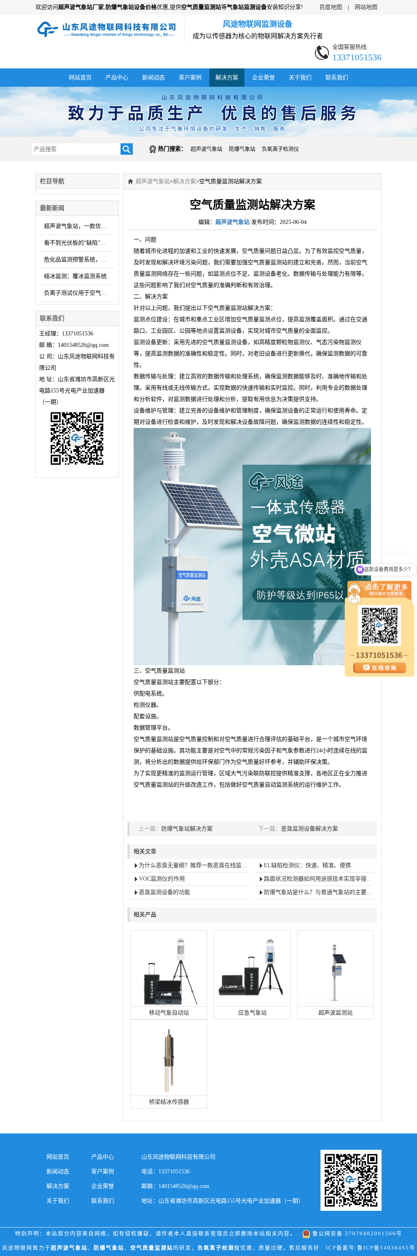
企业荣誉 (263, 78)
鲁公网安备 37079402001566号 (356, 1233)
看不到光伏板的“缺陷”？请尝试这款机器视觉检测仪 (79, 243)
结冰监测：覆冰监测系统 (75, 276)
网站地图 (366, 7)
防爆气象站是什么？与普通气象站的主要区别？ (319, 892)
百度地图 (330, 7)
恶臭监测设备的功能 (164, 892)
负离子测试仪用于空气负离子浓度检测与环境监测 (79, 293)
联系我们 (336, 78)
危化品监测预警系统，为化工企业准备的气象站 (79, 259)
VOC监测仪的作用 (162, 879)
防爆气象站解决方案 (187, 829)
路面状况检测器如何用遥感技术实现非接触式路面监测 (319, 879)
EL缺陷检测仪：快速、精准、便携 (307, 865)
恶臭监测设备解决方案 (309, 829)
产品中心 (116, 78)
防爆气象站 (242, 149)
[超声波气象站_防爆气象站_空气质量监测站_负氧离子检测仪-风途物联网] (106, 24)
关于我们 (300, 78)
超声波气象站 (206, 149)
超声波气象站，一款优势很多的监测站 (79, 226)
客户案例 (190, 78)
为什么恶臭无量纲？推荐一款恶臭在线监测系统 (194, 865)
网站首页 (80, 78)
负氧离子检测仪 (280, 149)
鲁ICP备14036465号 (386, 1248)
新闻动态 (153, 78)
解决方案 (226, 78)
